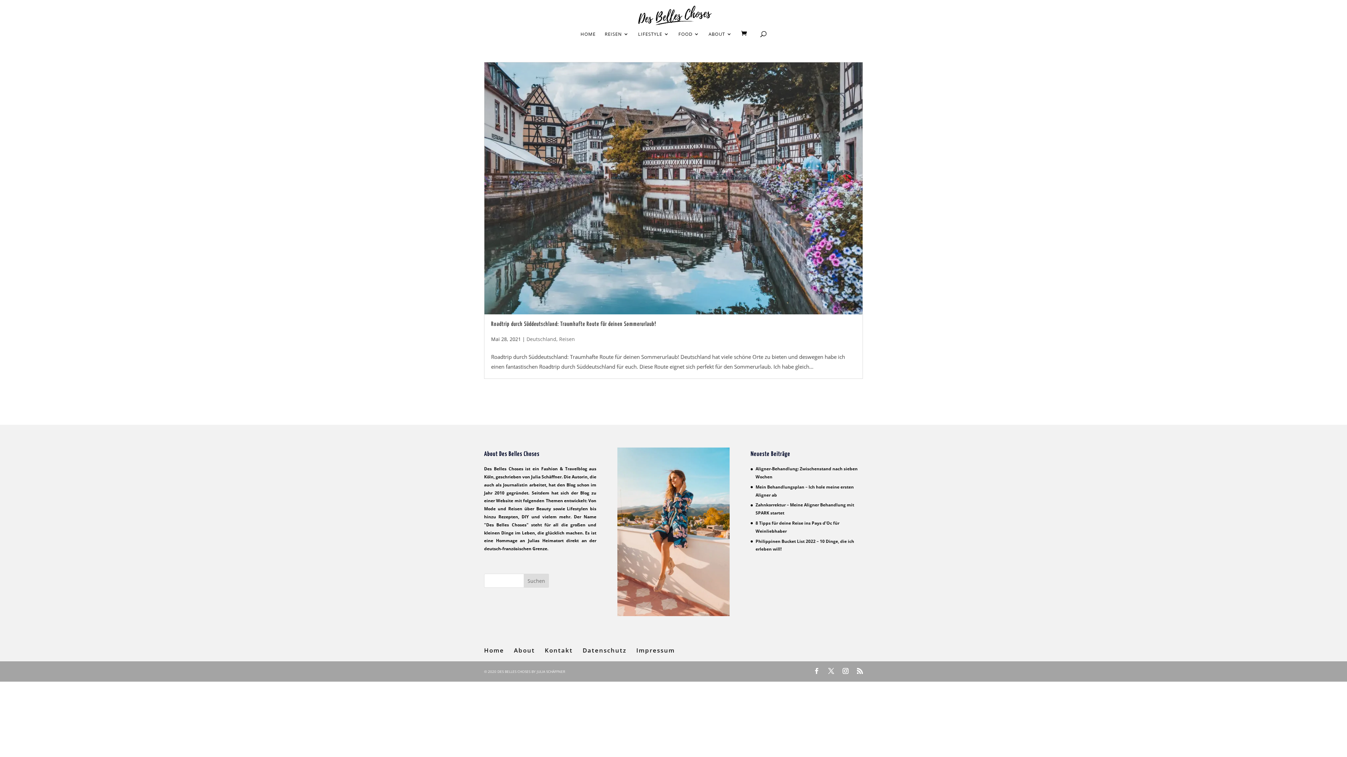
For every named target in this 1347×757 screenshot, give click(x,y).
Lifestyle (650, 34)
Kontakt (559, 650)
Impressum (655, 650)
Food (685, 34)
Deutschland (541, 339)
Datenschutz (604, 650)
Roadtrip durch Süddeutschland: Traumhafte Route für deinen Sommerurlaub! (573, 324)
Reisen (613, 34)
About (717, 34)
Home (588, 34)
